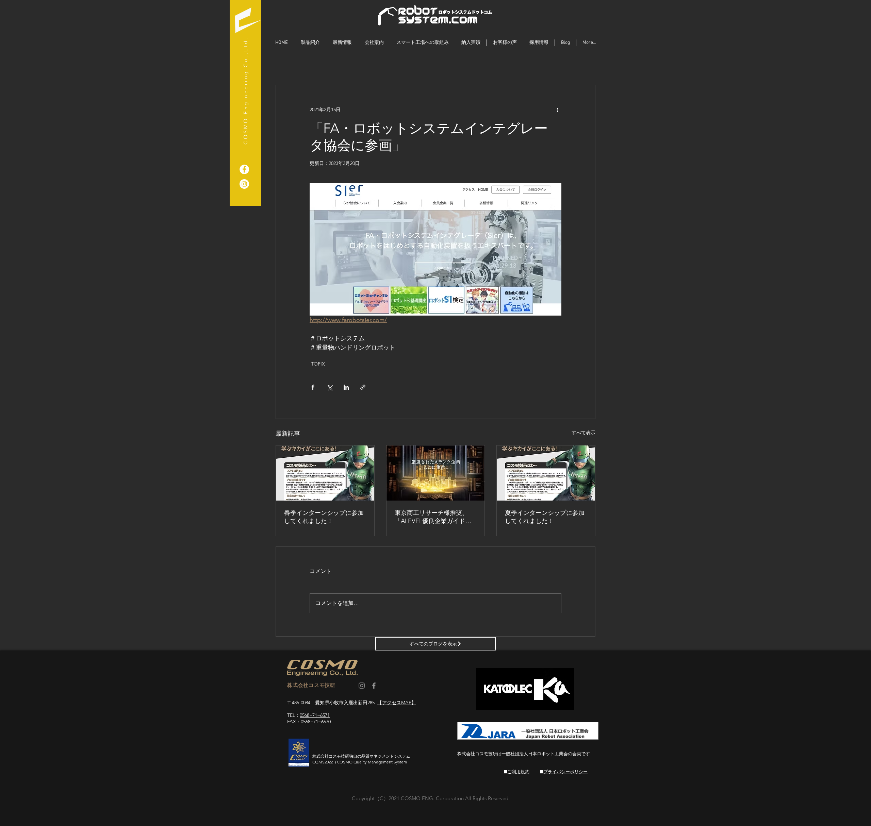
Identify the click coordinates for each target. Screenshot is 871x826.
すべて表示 (583, 432)
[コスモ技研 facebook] (374, 685)
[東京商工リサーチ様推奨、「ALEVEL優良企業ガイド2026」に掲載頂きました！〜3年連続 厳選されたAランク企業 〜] (436, 473)
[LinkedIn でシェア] (346, 387)
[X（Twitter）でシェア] (329, 387)
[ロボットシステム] (244, 184)
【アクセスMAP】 (396, 702)
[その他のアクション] (557, 109)
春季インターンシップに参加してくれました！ (324, 517)
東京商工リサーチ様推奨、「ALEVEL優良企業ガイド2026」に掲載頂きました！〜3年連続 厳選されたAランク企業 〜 (435, 517)
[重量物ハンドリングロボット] (244, 169)
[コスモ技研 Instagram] (362, 685)
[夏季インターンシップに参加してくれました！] (546, 473)
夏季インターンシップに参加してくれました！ (545, 517)
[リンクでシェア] (363, 387)
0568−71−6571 (315, 715)
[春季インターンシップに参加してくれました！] (325, 473)
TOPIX (318, 364)
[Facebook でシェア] (313, 387)
